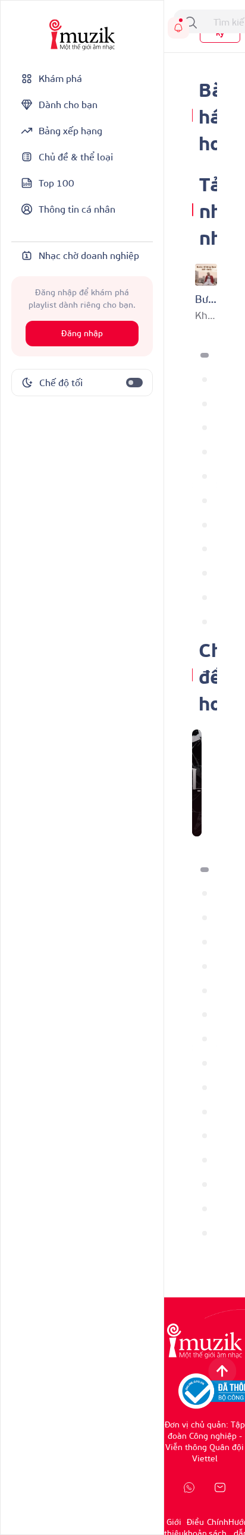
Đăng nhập (82, 334)
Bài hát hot (214, 115)
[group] (197, 782)
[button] (204, 355)
